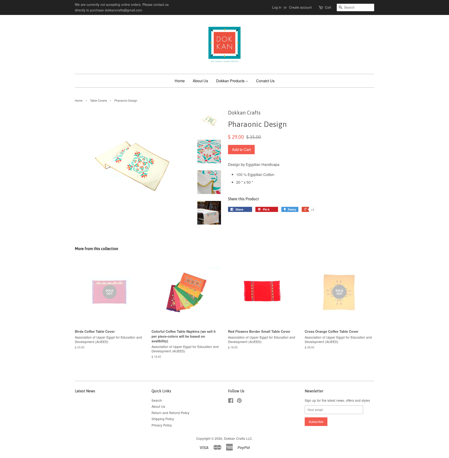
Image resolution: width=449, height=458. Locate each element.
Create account (300, 7)
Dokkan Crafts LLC (238, 438)
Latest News (85, 391)
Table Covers (98, 100)
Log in (276, 7)
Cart (328, 7)
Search (157, 400)
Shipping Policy (163, 418)
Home (180, 80)
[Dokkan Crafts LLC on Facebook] (230, 401)
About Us (200, 80)
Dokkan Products (231, 80)
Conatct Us (265, 80)
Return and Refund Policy (170, 412)
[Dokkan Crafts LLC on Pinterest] (239, 401)
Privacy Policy (162, 425)
